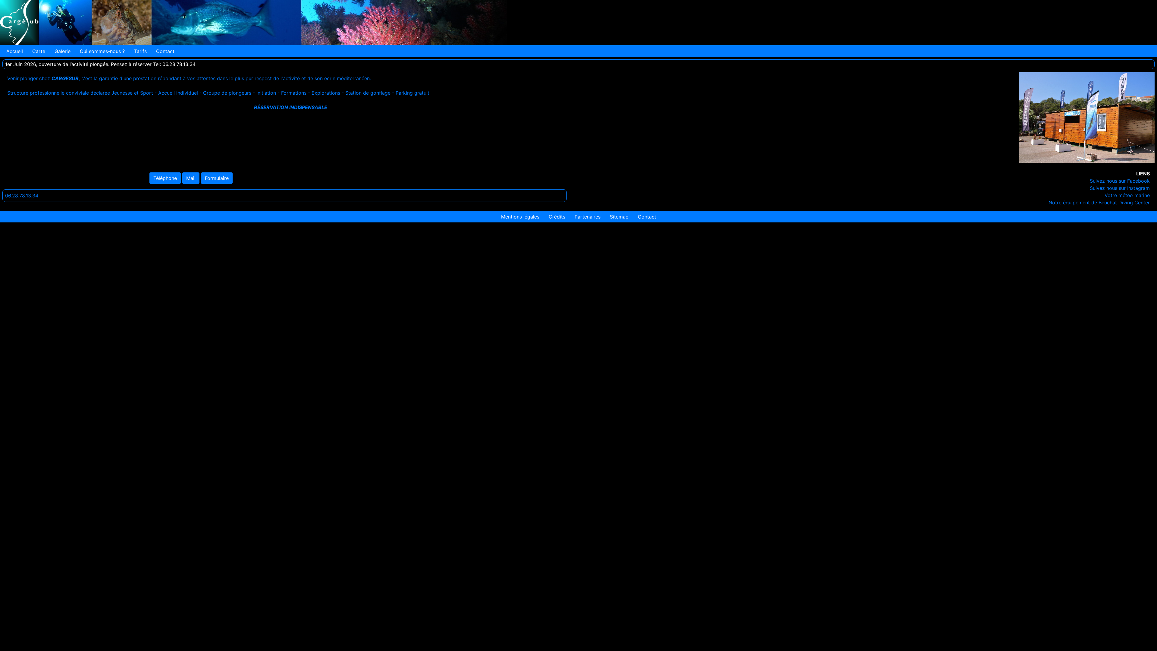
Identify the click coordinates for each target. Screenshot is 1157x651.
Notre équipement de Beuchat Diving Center (1099, 203)
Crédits (557, 217)
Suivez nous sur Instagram (1120, 188)
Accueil (14, 51)
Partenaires (587, 217)
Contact (165, 51)
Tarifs (140, 51)
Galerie (63, 51)
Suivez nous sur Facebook (1120, 181)
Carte (38, 51)
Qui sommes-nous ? (102, 51)
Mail (191, 178)
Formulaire (217, 178)
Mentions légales (520, 217)
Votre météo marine (1127, 195)
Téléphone (165, 178)
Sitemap (619, 217)
